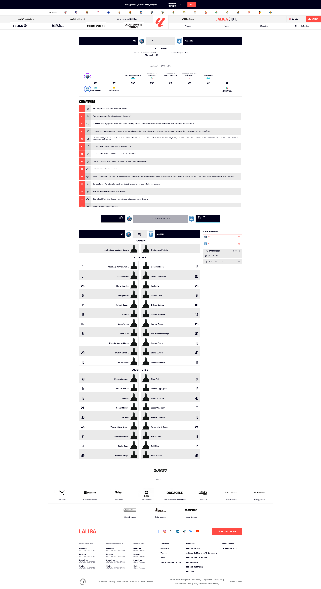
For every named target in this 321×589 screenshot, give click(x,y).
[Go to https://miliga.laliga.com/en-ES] (313, 19)
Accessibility (196, 579)
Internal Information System (180, 579)
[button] (20, 25)
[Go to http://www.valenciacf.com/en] (260, 12)
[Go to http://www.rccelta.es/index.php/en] (98, 12)
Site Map (112, 581)
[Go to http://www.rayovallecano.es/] (184, 12)
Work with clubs (147, 581)
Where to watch (127, 19)
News (226, 26)
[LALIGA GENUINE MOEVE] (134, 26)
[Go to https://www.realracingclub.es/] (173, 12)
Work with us (134, 581)
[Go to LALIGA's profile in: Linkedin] (178, 531)
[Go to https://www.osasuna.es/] (87, 12)
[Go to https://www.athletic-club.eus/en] (65, 12)
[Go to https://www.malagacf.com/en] (163, 12)
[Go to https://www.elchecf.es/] (119, 12)
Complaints (103, 581)
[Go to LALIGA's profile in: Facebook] (158, 531)
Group (188, 19)
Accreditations (122, 581)
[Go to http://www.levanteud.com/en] (152, 12)
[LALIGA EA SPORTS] (20, 26)
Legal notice (207, 579)
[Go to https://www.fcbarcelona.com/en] (130, 12)
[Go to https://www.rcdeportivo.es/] (195, 12)
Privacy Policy (219, 579)
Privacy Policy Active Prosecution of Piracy (203, 583)
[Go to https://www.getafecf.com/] (141, 12)
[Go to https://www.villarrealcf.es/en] (270, 12)
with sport (77, 19)
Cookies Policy (180, 583)
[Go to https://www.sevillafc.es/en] (249, 12)
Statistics (264, 26)
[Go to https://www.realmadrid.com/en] (227, 12)
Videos (188, 26)
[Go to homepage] (160, 28)
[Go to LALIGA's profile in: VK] (191, 531)
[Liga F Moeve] (96, 26)
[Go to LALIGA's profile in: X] (171, 531)
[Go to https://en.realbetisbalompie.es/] (216, 12)
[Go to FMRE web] (83, 581)
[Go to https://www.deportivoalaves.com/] (108, 12)
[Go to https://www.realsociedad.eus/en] (238, 12)
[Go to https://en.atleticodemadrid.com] (76, 12)
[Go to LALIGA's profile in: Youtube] (197, 531)
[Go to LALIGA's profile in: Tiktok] (184, 531)
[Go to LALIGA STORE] (226, 19)
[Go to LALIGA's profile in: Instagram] (165, 531)
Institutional (26, 19)
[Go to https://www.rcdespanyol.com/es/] (206, 12)
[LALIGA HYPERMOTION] (58, 26)
